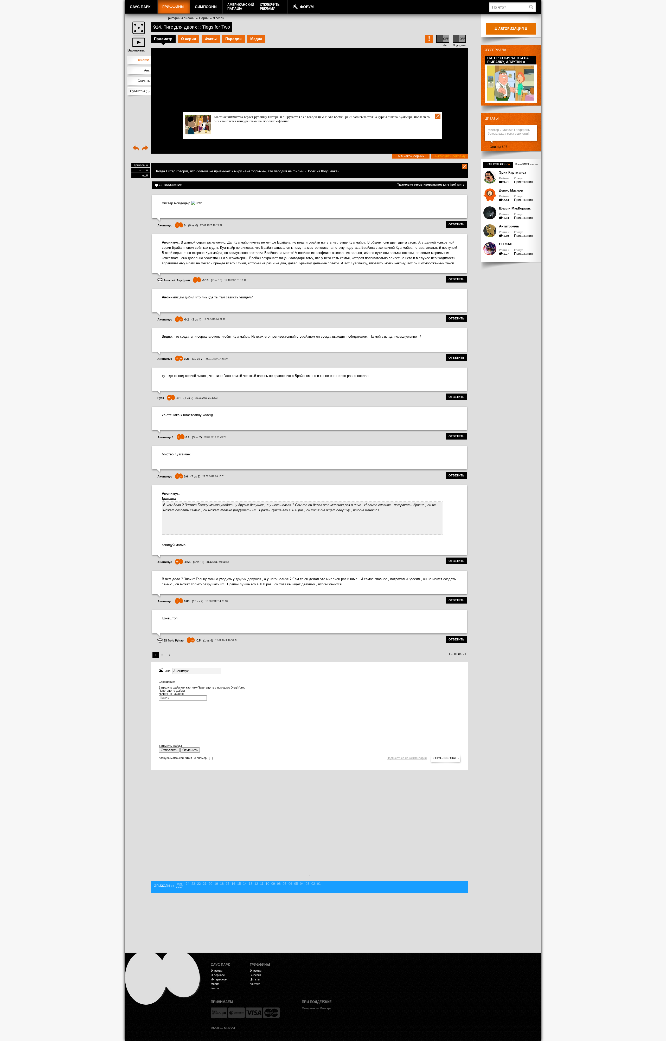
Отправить (169, 750)
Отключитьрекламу (270, 6)
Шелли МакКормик (515, 208)
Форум (307, 7)
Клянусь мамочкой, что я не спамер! (183, 758)
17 (227, 884)
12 (256, 884)
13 (250, 884)
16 (233, 884)
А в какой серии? (411, 156)
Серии (204, 18)
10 (267, 884)
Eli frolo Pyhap (174, 640)
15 (239, 884)
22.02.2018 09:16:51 (213, 476)
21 (205, 884)
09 (273, 884)
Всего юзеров (526, 164)
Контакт (216, 988)
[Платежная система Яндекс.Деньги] (219, 1012)
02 (313, 884)
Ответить (456, 224)
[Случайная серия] (138, 28)
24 (187, 884)
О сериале (218, 975)
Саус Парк (140, 7)
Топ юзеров (498, 164)
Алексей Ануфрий (177, 280)
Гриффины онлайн (180, 18)
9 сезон (218, 18)
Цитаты (491, 118)
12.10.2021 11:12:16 (235, 280)
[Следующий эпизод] (145, 149)
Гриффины (173, 7)
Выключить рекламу (449, 156)
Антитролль (509, 226)
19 (216, 884)
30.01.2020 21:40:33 (206, 398)
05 (296, 884)
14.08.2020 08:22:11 (214, 319)
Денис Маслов (511, 190)
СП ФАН (505, 244)
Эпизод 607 (498, 147)
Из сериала (495, 50)
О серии (188, 39)
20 (210, 884)
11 (262, 884)
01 (319, 884)
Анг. (147, 70)
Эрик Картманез (512, 172)
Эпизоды (216, 970)
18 (222, 884)
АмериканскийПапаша (240, 6)
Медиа (256, 39)
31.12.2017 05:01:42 (218, 562)
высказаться (173, 184)
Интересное (219, 979)
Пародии (233, 39)
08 (279, 884)
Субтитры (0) (140, 91)
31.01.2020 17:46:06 (217, 358)
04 (302, 884)
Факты (211, 39)
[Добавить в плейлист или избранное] (138, 41)
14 (245, 884)
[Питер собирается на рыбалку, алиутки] (510, 99)
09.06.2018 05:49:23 (215, 437)
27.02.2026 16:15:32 (211, 225)
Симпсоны (206, 7)
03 (307, 884)
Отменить (190, 750)
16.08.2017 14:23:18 (217, 601)
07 (284, 884)
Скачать (144, 81)
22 (199, 884)
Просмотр (163, 39)
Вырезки (255, 975)
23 (193, 884)
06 (290, 884)
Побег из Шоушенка (321, 171)
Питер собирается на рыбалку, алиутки (508, 60)
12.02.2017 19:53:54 (226, 640)
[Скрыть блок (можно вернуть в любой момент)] (464, 166)
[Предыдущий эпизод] (136, 149)
